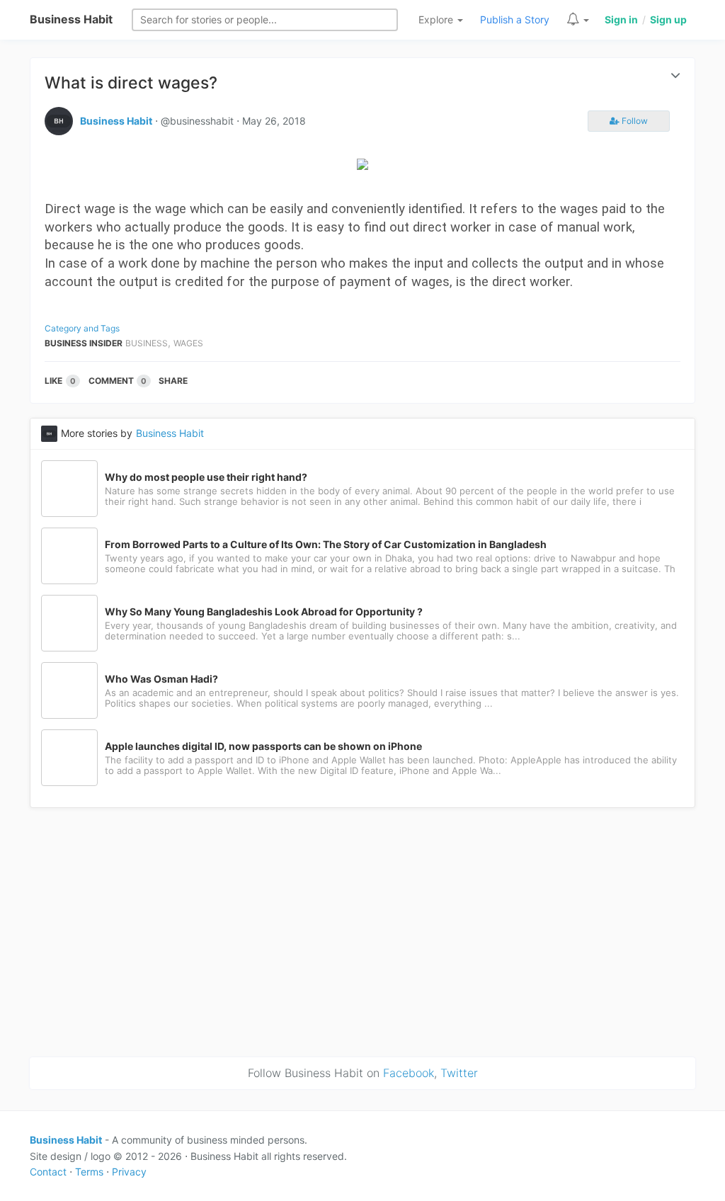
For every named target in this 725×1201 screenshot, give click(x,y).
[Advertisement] (362, 930)
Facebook (408, 1073)
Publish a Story (514, 19)
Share (173, 380)
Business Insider (83, 343)
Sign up (668, 19)
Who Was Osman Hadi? (161, 679)
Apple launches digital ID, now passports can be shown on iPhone (263, 746)
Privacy (129, 1172)
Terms (89, 1172)
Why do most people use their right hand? (206, 477)
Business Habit (71, 19)
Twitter (459, 1073)
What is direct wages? (131, 83)
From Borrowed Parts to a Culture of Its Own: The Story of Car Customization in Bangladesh (326, 544)
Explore (437, 19)
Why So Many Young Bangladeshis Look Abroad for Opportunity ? (264, 611)
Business (146, 343)
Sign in (621, 19)
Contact (48, 1172)
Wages (188, 343)
